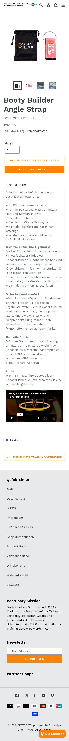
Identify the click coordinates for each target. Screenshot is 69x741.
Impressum (15, 517)
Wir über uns (16, 565)
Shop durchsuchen (20, 537)
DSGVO (12, 508)
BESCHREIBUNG (16, 185)
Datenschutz (16, 498)
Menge (9, 143)
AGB (10, 489)
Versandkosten (37, 131)
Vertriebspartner (18, 556)
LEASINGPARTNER (20, 527)
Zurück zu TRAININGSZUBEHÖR (37, 457)
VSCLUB (13, 584)
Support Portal (17, 546)
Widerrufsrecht (17, 575)
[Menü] (63, 5)
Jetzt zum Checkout (34, 169)
